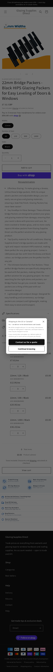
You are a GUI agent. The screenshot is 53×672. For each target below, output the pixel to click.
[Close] (43, 321)
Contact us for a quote (26, 342)
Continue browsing (26, 349)
